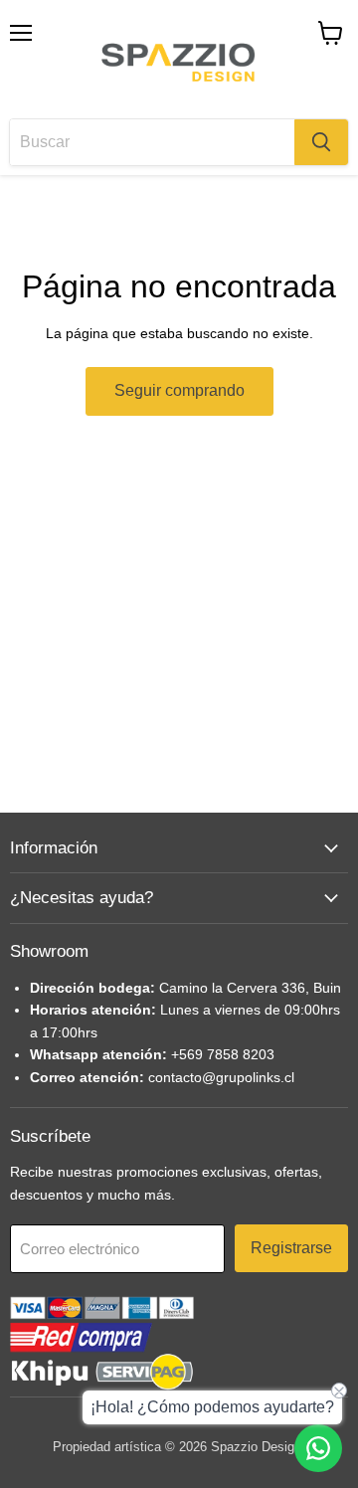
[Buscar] (321, 142)
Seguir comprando (179, 390)
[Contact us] (318, 1448)
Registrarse (291, 1247)
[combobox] (152, 142)
